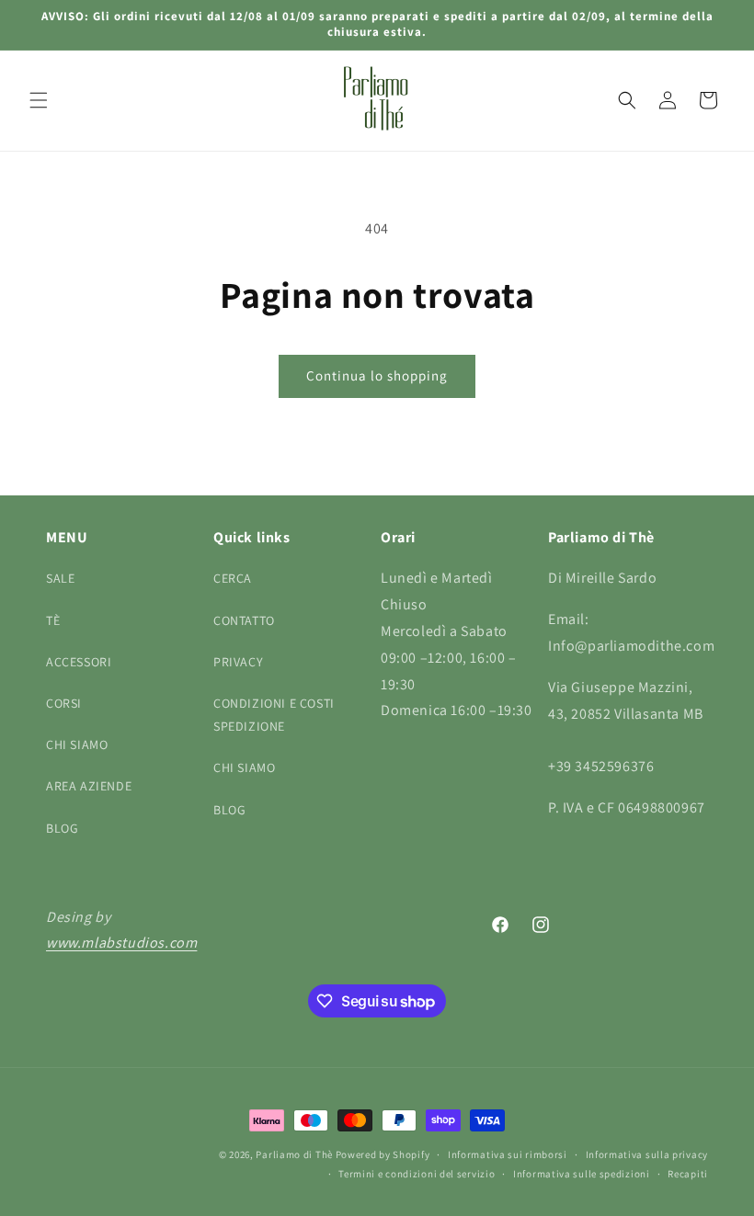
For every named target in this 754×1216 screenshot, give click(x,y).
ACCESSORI (78, 661)
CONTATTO (244, 620)
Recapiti (688, 1173)
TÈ (53, 620)
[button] (38, 100)
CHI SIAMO (77, 744)
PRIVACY (238, 661)
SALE (60, 578)
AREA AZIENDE (88, 786)
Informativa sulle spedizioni (581, 1173)
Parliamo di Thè (294, 1154)
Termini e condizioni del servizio (416, 1173)
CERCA (232, 578)
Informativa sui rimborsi (507, 1154)
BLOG (62, 828)
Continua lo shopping (377, 375)
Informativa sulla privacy (647, 1154)
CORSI (64, 703)
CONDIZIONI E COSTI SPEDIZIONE (274, 714)
